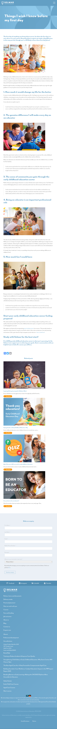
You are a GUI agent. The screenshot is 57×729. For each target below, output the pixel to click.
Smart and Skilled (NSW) (9, 650)
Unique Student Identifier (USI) (11, 644)
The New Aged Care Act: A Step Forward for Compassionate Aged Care (24, 665)
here (9, 567)
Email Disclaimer (25, 721)
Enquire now (7, 630)
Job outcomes (7, 616)
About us (6, 620)
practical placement (29, 328)
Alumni (5, 634)
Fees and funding (8, 613)
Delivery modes (8, 599)
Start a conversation (41, 343)
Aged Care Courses (9, 687)
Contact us (6, 627)
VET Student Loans (8, 646)
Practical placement (9, 603)
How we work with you (10, 606)
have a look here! (41, 332)
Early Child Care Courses (10, 684)
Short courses (7, 691)
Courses (5, 609)
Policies (34, 721)
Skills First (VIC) (7, 648)
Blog (4, 623)
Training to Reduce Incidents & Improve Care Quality (19, 656)
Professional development (11, 638)
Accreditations (7, 641)
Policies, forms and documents (12, 596)
